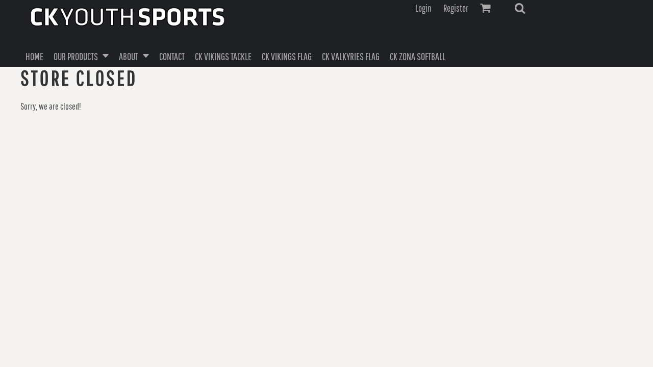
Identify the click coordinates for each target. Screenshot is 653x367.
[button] (519, 8)
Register (455, 8)
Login (423, 8)
